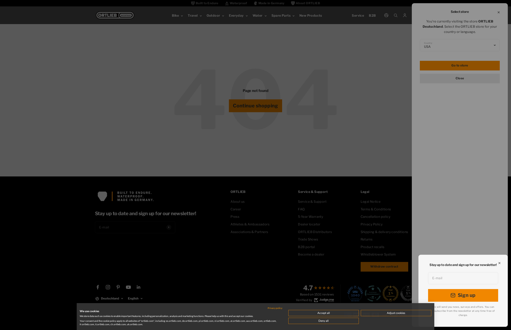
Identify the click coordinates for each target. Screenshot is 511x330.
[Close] (499, 263)
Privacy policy (275, 308)
